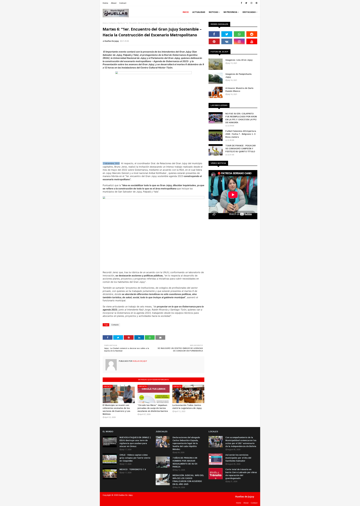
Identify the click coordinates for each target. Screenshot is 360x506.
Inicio (105, 23)
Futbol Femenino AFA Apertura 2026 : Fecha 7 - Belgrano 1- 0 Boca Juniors (240, 134)
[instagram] (251, 3)
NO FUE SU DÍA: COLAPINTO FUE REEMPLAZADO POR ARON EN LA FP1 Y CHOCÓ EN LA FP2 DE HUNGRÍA (241, 118)
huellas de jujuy (111, 41)
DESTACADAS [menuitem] (249, 12)
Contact (122, 3)
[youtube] (251, 41)
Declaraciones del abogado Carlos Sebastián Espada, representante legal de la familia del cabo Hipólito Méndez (186, 443)
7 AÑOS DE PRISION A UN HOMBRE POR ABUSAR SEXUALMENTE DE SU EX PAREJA (185, 462)
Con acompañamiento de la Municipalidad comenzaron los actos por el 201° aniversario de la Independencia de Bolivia (240, 441)
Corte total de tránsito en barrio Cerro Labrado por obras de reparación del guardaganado (241, 473)
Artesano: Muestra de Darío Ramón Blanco (239, 89)
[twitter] (246, 3)
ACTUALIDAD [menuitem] (198, 12)
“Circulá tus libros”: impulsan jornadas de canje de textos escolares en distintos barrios (153, 408)
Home (105, 3)
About (113, 3)
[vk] (226, 41)
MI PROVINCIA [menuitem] (230, 12)
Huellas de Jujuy (125, 495)
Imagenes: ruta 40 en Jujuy (239, 60)
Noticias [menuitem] (213, 12)
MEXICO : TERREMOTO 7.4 (133, 469)
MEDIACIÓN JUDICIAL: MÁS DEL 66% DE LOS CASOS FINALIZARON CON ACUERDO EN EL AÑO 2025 (188, 479)
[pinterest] (256, 3)
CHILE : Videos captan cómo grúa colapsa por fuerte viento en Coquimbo (135, 458)
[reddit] (251, 34)
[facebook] (241, 3)
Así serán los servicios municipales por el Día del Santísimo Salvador (238, 458)
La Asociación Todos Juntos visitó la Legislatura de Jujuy (187, 406)
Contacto (112, 23)
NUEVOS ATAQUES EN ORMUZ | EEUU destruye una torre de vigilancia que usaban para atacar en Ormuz (135, 441)
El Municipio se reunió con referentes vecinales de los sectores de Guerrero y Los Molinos (116, 409)
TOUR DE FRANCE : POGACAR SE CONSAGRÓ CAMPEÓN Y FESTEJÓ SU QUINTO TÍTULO (240, 148)
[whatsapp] (239, 34)
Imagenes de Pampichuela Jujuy (238, 75)
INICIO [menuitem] (186, 12)
